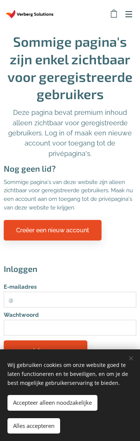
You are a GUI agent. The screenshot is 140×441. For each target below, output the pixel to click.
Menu (128, 13)
